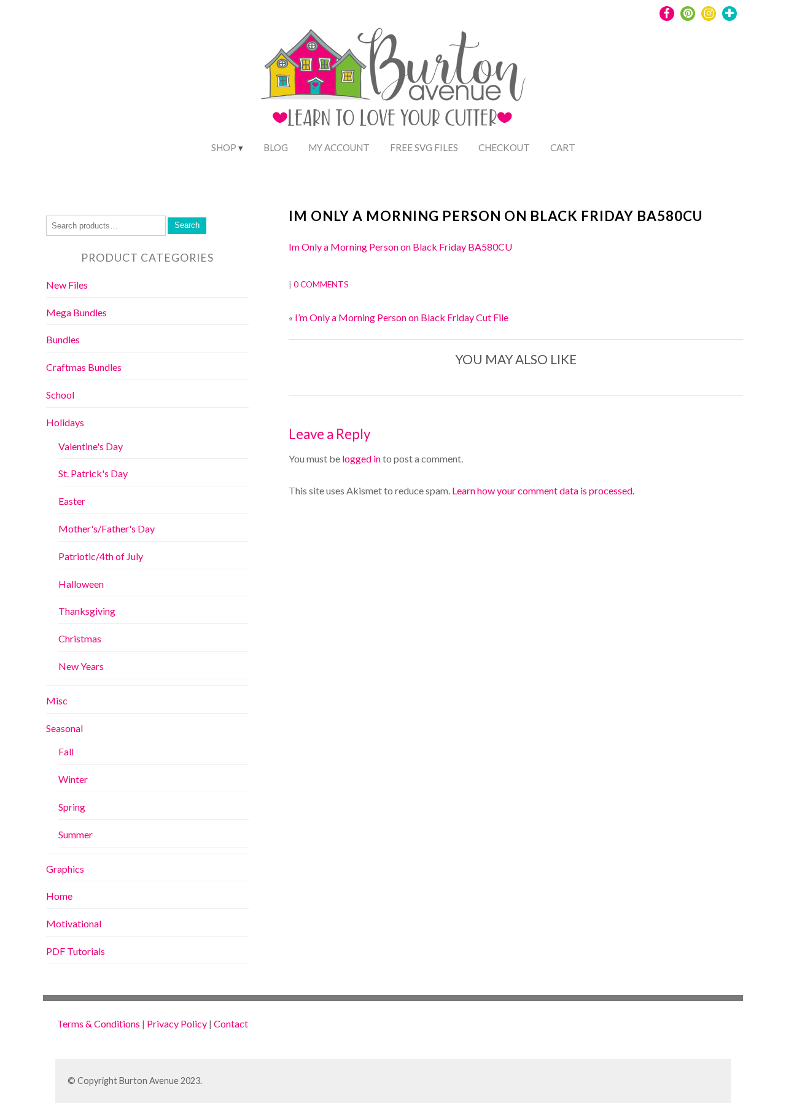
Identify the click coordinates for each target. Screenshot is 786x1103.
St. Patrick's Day (93, 473)
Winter (73, 779)
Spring (71, 807)
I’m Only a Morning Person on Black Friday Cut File (401, 317)
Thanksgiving (86, 611)
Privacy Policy (177, 1023)
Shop (223, 147)
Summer (75, 834)
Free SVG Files (424, 147)
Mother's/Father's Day (106, 528)
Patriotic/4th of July (100, 556)
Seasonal (64, 728)
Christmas (79, 638)
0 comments (321, 284)
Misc (57, 700)
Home (59, 896)
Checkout (504, 147)
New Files (67, 284)
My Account (339, 147)
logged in (361, 458)
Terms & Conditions (98, 1023)
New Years (81, 666)
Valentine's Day (90, 446)
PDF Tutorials (75, 951)
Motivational (73, 923)
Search (187, 225)
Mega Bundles (76, 312)
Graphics (65, 869)
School (60, 394)
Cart (562, 147)
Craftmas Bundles (84, 367)
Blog (275, 147)
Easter (71, 501)
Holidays (65, 422)
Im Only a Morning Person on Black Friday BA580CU (495, 216)
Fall (66, 751)
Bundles (63, 339)
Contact (231, 1023)
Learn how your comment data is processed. (543, 490)
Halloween (81, 584)
